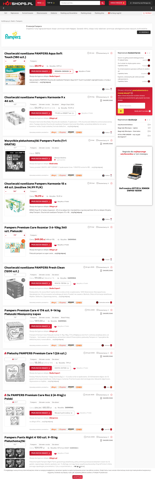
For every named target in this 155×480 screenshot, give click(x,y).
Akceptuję (77, 477)
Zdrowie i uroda (44, 104)
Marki (13, 21)
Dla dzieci (55, 104)
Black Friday (65, 317)
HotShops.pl (5, 21)
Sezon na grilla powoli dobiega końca (131, 58)
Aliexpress (53, 418)
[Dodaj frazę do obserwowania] (121, 111)
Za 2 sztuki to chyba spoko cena (129, 63)
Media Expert (54, 76)
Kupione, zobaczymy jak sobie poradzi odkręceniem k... (131, 78)
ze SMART (70, 448)
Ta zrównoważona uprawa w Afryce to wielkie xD (134, 70)
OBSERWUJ (145, 32)
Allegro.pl (53, 118)
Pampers (19, 21)
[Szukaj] (102, 3)
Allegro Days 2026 (67, 104)
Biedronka (53, 164)
